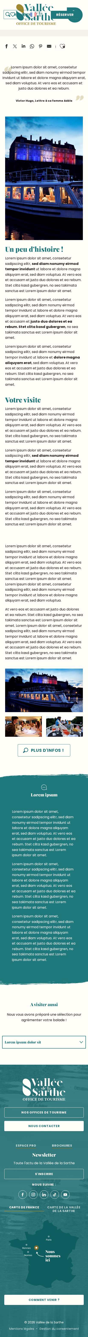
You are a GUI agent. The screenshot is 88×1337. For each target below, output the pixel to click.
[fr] (33, 15)
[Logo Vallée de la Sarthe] (44, 1090)
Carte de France (24, 1207)
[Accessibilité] (23, 14)
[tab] (40, 1042)
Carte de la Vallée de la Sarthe (64, 1209)
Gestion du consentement (59, 1329)
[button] (33, 15)
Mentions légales (21, 1329)
